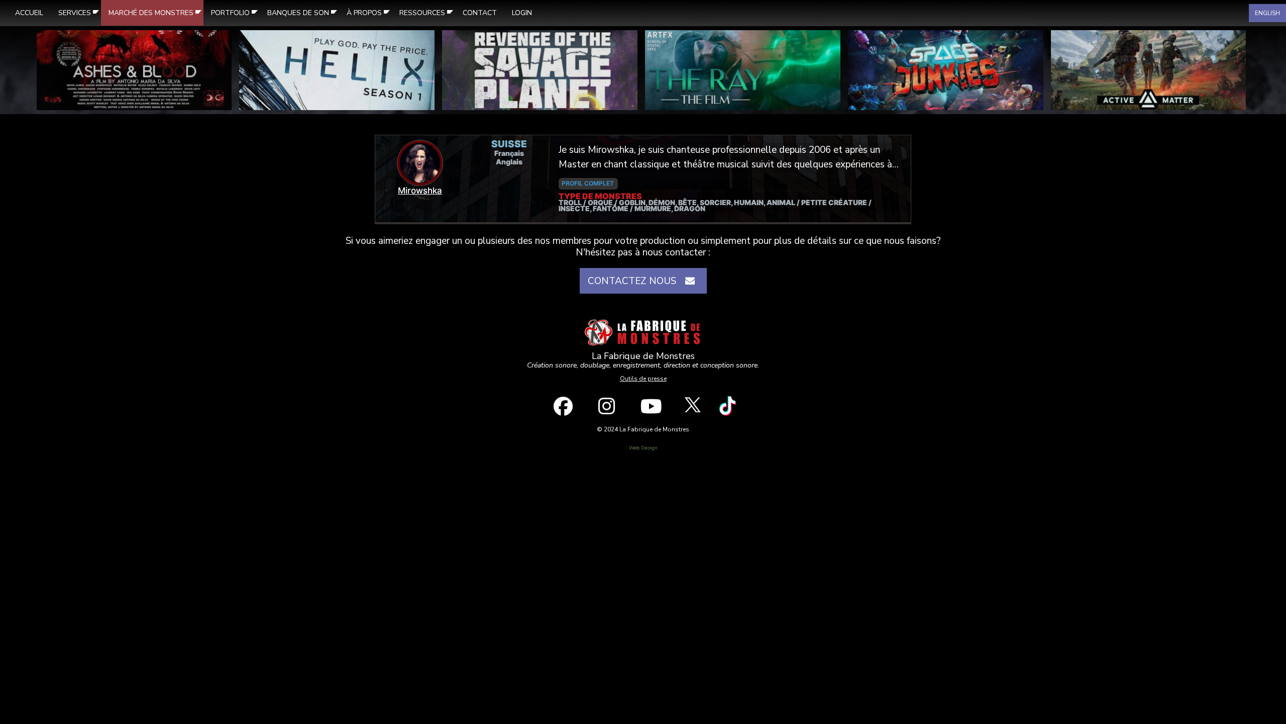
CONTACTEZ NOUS (634, 281)
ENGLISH (1267, 13)
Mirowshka (420, 191)
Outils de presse (643, 379)
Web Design (643, 447)
